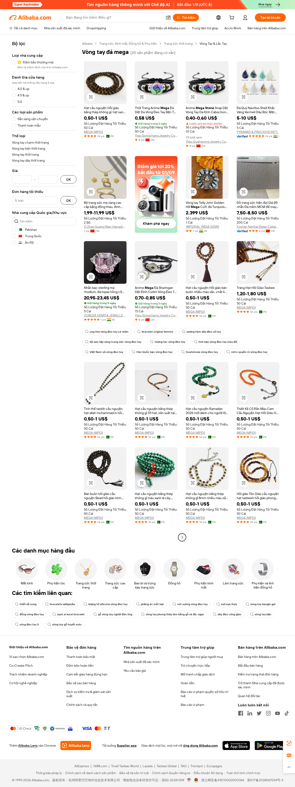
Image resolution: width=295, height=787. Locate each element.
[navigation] (44, 291)
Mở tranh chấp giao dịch (198, 674)
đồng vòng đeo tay (32, 614)
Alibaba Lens (28, 745)
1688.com (100, 766)
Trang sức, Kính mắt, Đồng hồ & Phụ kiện (128, 43)
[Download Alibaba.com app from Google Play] (270, 745)
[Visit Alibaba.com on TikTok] (286, 713)
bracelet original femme (157, 331)
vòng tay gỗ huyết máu (67, 624)
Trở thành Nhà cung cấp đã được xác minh (261, 685)
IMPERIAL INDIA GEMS (202, 226)
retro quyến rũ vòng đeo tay (249, 352)
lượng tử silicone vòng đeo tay (107, 604)
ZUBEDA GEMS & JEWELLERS (105, 315)
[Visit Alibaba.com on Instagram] (268, 713)
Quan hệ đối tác (249, 696)
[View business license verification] (189, 780)
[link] (289, 743)
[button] (168, 17)
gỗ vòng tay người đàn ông (115, 614)
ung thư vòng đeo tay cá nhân (109, 331)
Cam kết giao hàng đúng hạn (86, 674)
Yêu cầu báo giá (135, 670)
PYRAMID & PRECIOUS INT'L (257, 132)
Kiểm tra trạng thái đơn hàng (258, 674)
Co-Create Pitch (21, 665)
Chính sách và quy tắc (82, 705)
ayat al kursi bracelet (71, 614)
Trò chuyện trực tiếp (195, 665)
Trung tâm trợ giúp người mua (202, 657)
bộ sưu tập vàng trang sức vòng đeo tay (115, 341)
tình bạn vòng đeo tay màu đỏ (217, 341)
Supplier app (127, 745)
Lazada (148, 766)
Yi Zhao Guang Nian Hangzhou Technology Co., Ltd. (105, 226)
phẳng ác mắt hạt (152, 604)
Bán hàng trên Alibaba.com (257, 657)
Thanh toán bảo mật (80, 657)
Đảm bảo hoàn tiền (80, 665)
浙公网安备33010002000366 (222, 780)
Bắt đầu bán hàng (250, 665)
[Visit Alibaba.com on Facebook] (240, 713)
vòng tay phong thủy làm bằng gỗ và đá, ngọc (175, 614)
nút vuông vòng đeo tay (192, 604)
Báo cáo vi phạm (192, 705)
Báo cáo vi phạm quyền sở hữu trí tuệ (204, 694)
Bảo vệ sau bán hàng (81, 683)
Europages (214, 766)
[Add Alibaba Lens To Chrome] (75, 745)
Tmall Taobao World (125, 766)
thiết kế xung (28, 604)
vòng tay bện (263, 614)
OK (68, 179)
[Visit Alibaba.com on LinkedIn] (250, 713)
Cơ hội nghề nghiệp (23, 683)
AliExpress (81, 766)
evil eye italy (229, 604)
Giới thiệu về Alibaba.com (28, 647)
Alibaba (87, 43)
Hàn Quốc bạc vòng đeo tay (154, 352)
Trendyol (196, 766)
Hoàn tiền (188, 683)
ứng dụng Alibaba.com (200, 745)
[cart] (232, 18)
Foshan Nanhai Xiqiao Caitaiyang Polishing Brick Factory (258, 226)
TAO (183, 766)
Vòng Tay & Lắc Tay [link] (213, 43)
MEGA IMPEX (93, 132)
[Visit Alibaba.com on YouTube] (277, 713)
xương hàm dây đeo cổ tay (203, 331)
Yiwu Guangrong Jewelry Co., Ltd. (207, 141)
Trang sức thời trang (178, 43)
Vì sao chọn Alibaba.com (26, 657)
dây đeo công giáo (229, 614)
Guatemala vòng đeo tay (202, 352)
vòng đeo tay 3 (29, 624)
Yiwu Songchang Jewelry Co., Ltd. (156, 135)
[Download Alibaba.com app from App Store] (236, 745)
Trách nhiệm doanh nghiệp (28, 674)
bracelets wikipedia (62, 604)
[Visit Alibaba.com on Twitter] (259, 713)
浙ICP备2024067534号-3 (265, 780)
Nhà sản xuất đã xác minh (142, 662)
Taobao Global (166, 766)
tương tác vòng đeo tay (170, 341)
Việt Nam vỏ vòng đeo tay (106, 352)
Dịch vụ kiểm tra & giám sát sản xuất (88, 694)
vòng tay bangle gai (262, 604)
